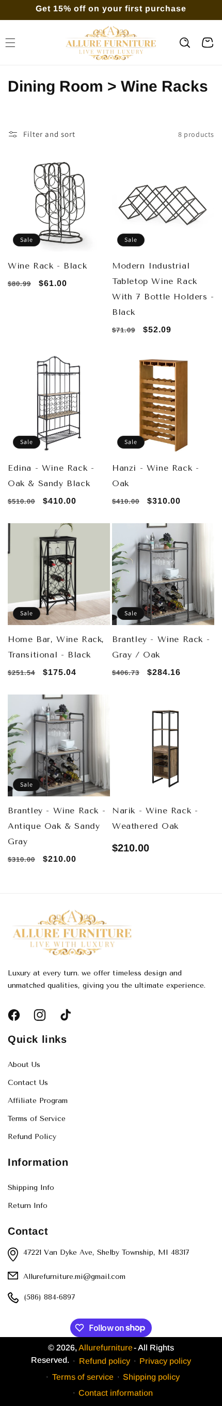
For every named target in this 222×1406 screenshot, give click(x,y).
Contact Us (28, 1082)
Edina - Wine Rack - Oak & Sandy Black (51, 475)
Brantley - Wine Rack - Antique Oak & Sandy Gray (56, 826)
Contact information (115, 1393)
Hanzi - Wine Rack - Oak (155, 475)
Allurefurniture (105, 1347)
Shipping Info (31, 1187)
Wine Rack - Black (47, 266)
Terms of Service (37, 1118)
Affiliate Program (38, 1100)
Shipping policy (151, 1377)
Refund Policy (32, 1136)
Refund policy (104, 1361)
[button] (184, 42)
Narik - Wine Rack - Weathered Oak (155, 818)
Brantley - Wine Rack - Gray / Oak (161, 647)
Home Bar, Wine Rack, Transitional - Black (56, 647)
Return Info (27, 1205)
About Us (24, 1064)
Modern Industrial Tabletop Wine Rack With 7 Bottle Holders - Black (163, 289)
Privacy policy (165, 1361)
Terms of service (83, 1377)
